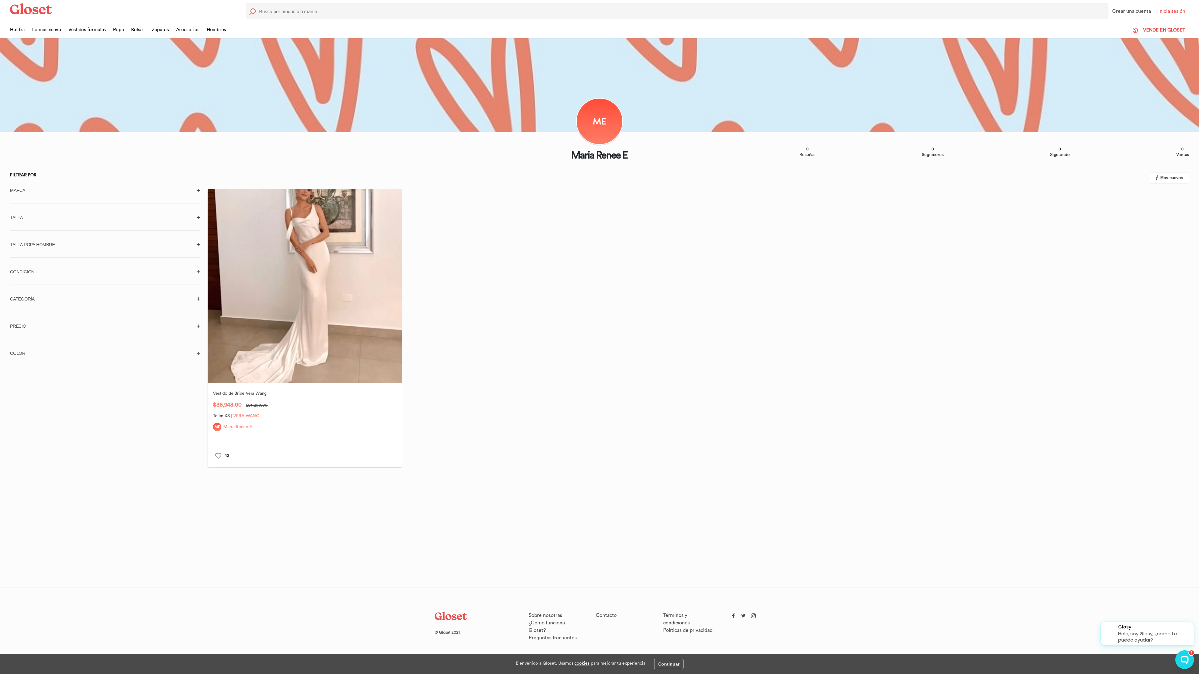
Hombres (216, 29)
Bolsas (138, 29)
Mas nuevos (1171, 177)
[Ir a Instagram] (753, 614)
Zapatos (160, 29)
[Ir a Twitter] (743, 614)
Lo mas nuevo (46, 29)
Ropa (118, 29)
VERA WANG (246, 416)
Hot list (17, 29)
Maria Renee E (237, 427)
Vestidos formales (87, 29)
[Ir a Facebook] (733, 614)
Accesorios (188, 29)
